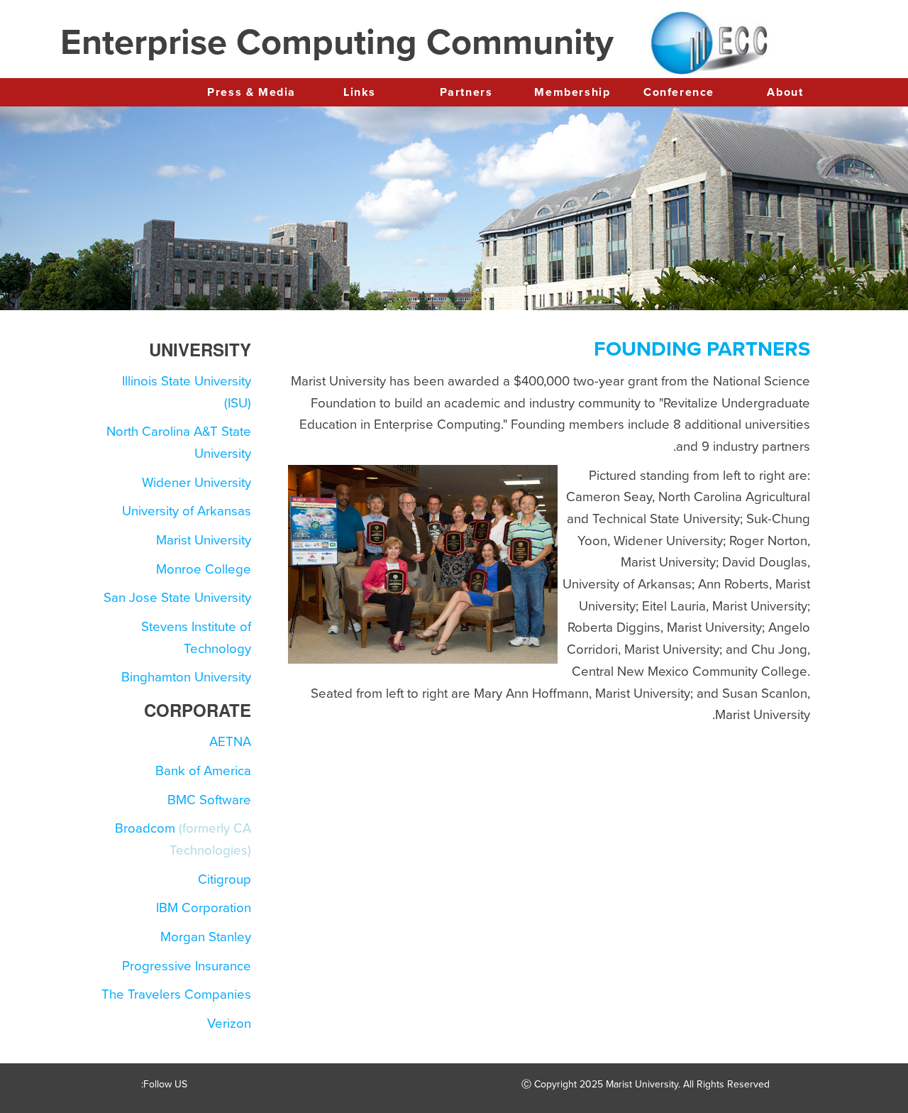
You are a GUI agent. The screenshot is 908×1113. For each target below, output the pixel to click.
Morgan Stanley (205, 937)
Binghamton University (186, 677)
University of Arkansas (186, 511)
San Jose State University (177, 597)
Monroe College (203, 569)
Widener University (196, 482)
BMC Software (209, 800)
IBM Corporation (203, 908)
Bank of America (203, 771)
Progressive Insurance (186, 966)
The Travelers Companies (176, 994)
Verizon (229, 1023)
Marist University (203, 540)
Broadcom (145, 828)
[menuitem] (785, 93)
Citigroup (224, 879)
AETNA (230, 742)
